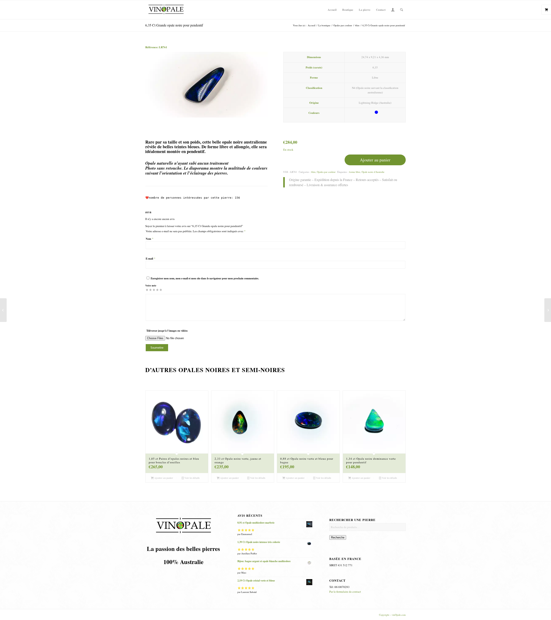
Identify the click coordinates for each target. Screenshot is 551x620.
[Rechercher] (401, 9)
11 (291, 487)
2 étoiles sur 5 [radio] (148, 289)
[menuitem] (332, 9)
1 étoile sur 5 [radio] (147, 289)
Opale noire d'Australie (373, 171)
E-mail (150, 258)
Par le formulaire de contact (345, 592)
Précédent (155, 84)
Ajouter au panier (375, 160)
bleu (313, 171)
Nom (149, 239)
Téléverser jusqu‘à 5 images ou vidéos (167, 330)
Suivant (258, 84)
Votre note (150, 285)
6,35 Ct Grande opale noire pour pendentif (174, 25)
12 (294, 487)
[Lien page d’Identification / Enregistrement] (392, 9)
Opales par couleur (326, 171)
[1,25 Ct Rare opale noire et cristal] (547, 310)
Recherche (337, 537)
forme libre (354, 171)
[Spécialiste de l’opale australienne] (166, 9)
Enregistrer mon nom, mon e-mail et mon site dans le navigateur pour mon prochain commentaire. (205, 278)
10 (287, 487)
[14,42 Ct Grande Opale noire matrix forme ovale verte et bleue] (3, 310)
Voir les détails (192, 478)
